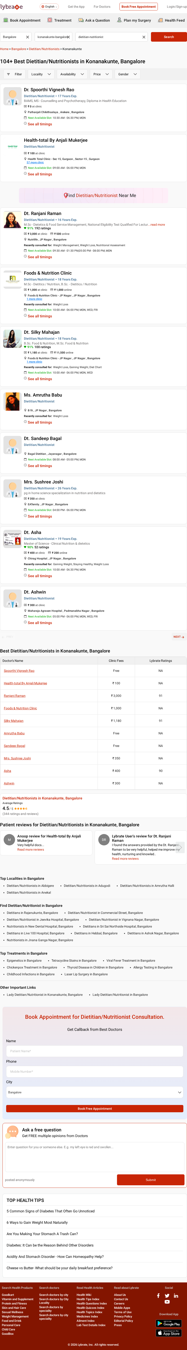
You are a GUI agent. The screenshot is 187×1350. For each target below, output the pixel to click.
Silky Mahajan (13, 721)
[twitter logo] (167, 1297)
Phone (11, 1061)
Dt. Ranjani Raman (42, 213)
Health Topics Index (89, 1312)
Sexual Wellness (12, 1312)
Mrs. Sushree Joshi (43, 482)
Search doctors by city (53, 1295)
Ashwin (9, 783)
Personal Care (11, 1325)
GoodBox (8, 1333)
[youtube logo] (167, 1303)
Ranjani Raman (15, 696)
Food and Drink (11, 1320)
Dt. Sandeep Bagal (43, 438)
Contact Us (121, 1299)
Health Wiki (84, 1295)
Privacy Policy (123, 1316)
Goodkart (8, 1295)
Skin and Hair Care (14, 1308)
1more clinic (34, 299)
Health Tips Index (88, 1299)
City (9, 1082)
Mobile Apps (122, 1308)
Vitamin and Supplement (17, 1299)
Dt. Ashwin (35, 592)
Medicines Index (87, 1316)
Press (118, 1325)
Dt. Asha (32, 532)
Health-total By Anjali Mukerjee (56, 140)
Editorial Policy (123, 1320)
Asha (7, 771)
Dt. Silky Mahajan (42, 332)
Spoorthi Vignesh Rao (19, 670)
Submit (151, 1180)
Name (11, 1041)
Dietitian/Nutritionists (44, 49)
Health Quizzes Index (90, 1308)
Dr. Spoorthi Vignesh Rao (49, 89)
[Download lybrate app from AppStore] (169, 1336)
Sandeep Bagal (14, 746)
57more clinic (35, 162)
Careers (119, 1303)
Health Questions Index (92, 1303)
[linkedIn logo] (176, 1297)
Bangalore (18, 49)
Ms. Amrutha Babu (43, 395)
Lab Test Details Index (91, 1325)
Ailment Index (86, 1320)
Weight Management (15, 1316)
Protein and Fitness (14, 1303)
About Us (120, 1295)
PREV (9, 636)
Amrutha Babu (14, 733)
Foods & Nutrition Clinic (48, 273)
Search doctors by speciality (51, 1308)
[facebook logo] (158, 1297)
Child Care (8, 1329)
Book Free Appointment (139, 6)
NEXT (177, 636)
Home (4, 49)
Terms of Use (123, 1312)
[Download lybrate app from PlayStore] (169, 1326)
